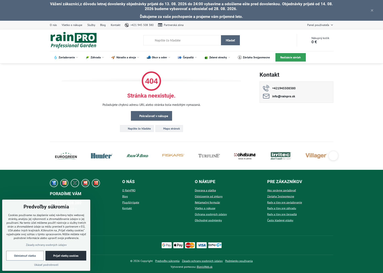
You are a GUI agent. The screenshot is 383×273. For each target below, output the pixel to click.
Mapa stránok (171, 128)
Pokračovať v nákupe (153, 116)
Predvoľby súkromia (167, 261)
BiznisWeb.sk (205, 267)
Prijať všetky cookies (65, 256)
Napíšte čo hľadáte (139, 128)
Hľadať (230, 40)
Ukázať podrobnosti (46, 265)
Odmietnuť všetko (25, 256)
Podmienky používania (239, 261)
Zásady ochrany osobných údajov (202, 261)
